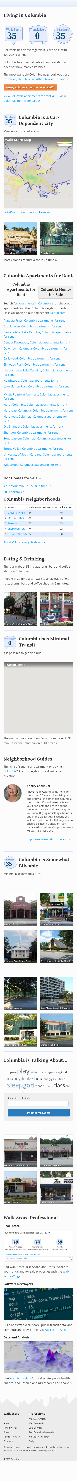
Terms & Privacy (12, 1437)
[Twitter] (6, 1419)
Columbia (44, 212)
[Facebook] (11, 1419)
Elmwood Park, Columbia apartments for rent (34, 364)
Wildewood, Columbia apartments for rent (32, 464)
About (6, 1423)
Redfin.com (58, 313)
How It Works (10, 1428)
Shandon (63, 79)
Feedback (8, 1441)
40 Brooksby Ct (14, 492)
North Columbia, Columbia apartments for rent (35, 404)
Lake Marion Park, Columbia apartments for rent (36, 386)
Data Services (35, 1428)
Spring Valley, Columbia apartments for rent (33, 448)
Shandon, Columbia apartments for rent (31, 432)
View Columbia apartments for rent (27, 96)
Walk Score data (20, 1378)
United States (11, 212)
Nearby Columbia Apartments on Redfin (30, 87)
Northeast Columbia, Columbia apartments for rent (38, 410)
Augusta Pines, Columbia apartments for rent (34, 320)
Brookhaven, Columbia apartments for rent (33, 326)
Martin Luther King (37, 79)
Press (6, 1432)
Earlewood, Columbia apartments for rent (32, 358)
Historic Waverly (17, 534)
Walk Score (11, 1413)
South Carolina (28, 212)
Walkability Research (39, 1437)
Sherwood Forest (17, 528)
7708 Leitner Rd (40, 486)
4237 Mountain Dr (16, 486)
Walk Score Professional (31, 1218)
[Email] (17, 1419)
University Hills (14, 79)
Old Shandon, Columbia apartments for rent (33, 426)
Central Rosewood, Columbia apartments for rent (37, 342)
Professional (37, 1413)
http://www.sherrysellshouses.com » (48, 839)
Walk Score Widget (38, 1419)
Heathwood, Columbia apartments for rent (32, 380)
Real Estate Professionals (41, 1432)
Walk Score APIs (55, 1330)
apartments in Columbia (34, 303)
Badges (32, 1441)
